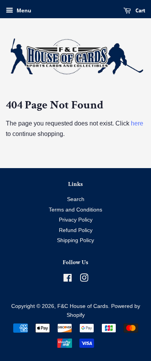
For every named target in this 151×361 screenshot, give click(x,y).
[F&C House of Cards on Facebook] (67, 279)
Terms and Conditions (75, 210)
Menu (23, 10)
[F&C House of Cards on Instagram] (84, 279)
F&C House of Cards (82, 306)
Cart (139, 10)
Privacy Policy (76, 220)
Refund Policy (76, 230)
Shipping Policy (75, 240)
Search (75, 199)
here (137, 123)
